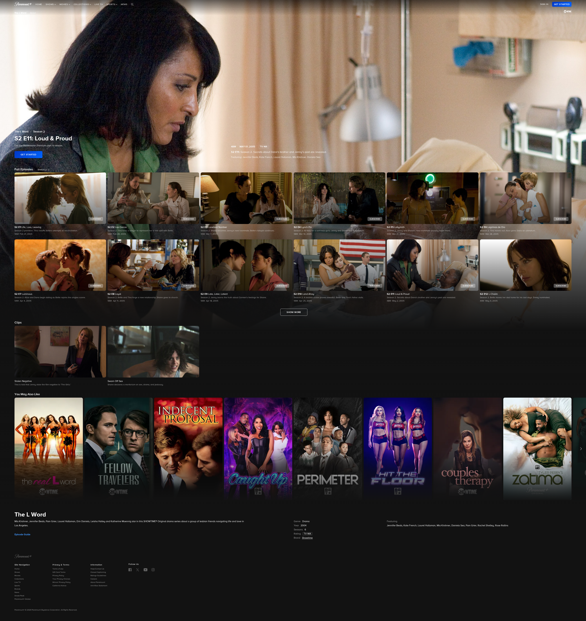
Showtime (307, 538)
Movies (17, 576)
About (33, 13)
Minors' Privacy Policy (61, 582)
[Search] (132, 4)
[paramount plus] (23, 4)
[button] (60, 356)
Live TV (99, 4)
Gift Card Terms (58, 572)
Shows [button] (50, 4)
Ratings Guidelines (98, 576)
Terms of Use (57, 569)
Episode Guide (22, 534)
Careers (93, 579)
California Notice (59, 586)
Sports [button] (111, 4)
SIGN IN (544, 4)
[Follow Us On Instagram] (153, 569)
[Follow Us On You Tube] (145, 569)
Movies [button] (64, 4)
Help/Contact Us (97, 569)
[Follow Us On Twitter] (137, 569)
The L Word (20, 13)
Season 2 (39, 131)
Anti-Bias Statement (98, 586)
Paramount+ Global (22, 599)
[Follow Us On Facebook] (130, 569)
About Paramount (97, 582)
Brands (17, 589)
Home (38, 4)
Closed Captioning (98, 572)
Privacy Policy (58, 576)
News (124, 4)
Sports (17, 586)
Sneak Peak (19, 596)
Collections (19, 579)
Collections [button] (82, 4)
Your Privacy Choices (61, 579)
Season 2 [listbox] (42, 170)
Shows (17, 572)
